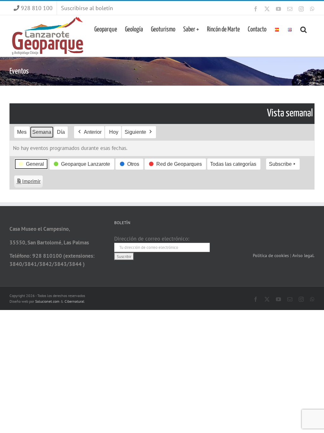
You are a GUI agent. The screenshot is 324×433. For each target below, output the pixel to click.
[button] (303, 28)
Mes (22, 132)
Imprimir (28, 182)
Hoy (113, 132)
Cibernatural (74, 301)
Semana (41, 132)
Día (61, 132)
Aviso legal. (303, 255)
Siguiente (135, 132)
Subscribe (280, 164)
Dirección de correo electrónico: (151, 238)
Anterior (93, 132)
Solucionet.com (47, 301)
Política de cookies (271, 255)
